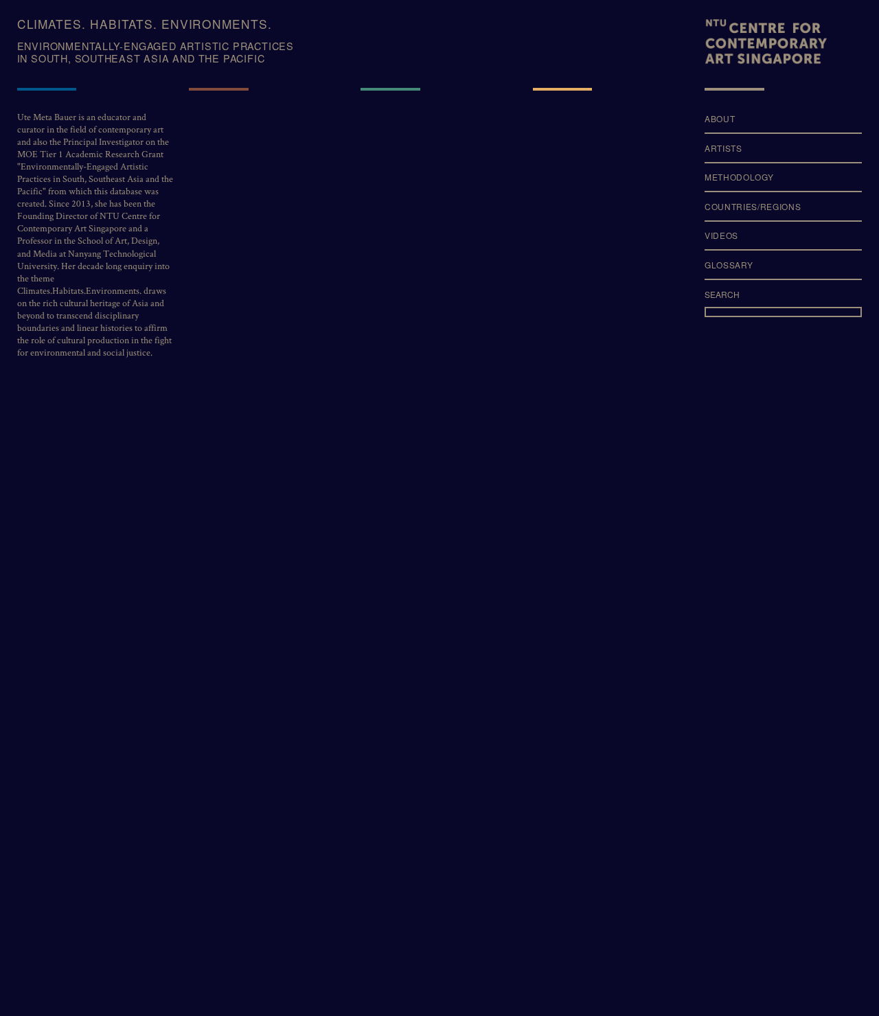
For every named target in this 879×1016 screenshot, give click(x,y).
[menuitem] (783, 123)
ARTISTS (723, 147)
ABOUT (720, 118)
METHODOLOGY (739, 176)
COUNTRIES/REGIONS (753, 205)
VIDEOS (721, 235)
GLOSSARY (729, 264)
